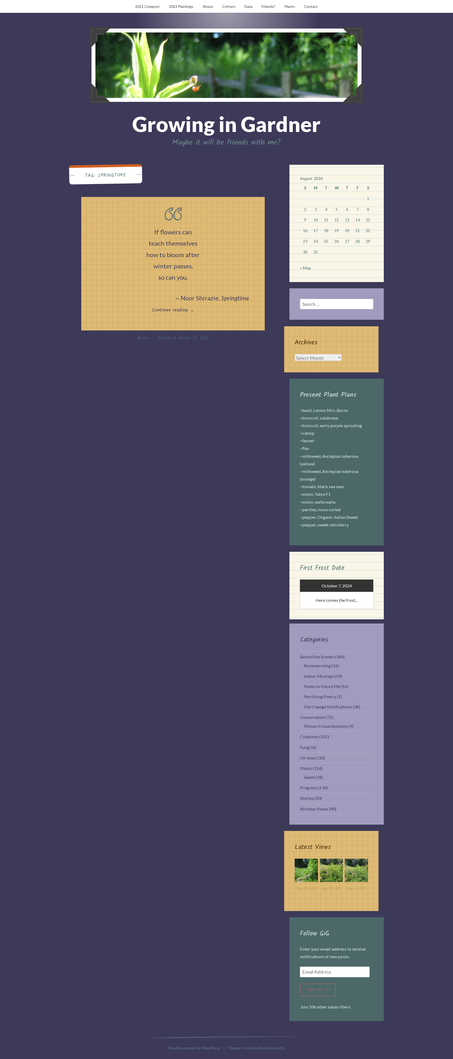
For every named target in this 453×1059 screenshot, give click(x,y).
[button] (306, 876)
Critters (228, 6)
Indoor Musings (319, 676)
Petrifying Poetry (320, 696)
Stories (307, 798)
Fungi (305, 747)
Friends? (268, 6)
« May (305, 267)
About (208, 6)
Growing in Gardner (226, 123)
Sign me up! (318, 990)
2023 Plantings (181, 6)
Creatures (309, 736)
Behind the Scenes (317, 656)
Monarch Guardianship (326, 726)
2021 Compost (147, 6)
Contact (311, 6)
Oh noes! (308, 757)
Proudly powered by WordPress (194, 1048)
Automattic (275, 1048)
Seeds (309, 777)
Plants (289, 6)
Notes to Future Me (322, 686)
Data (248, 6)
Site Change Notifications (328, 706)
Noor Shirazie (200, 298)
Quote (143, 338)
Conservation (312, 717)
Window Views (314, 808)
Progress (308, 787)
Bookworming (317, 665)
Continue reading (184, 310)
